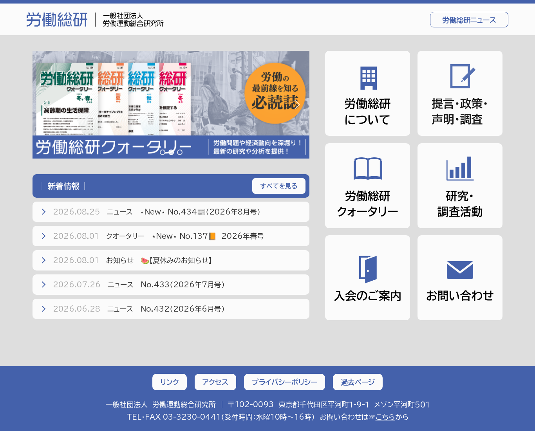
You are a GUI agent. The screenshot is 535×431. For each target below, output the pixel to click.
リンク (169, 382)
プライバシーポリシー (284, 382)
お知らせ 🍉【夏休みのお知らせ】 (132, 260)
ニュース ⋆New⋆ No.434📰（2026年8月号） (156, 211)
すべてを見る (279, 186)
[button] (171, 105)
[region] (171, 105)
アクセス (215, 382)
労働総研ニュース (469, 19)
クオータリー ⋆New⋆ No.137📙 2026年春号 (158, 236)
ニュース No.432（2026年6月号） (139, 308)
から (392, 416)
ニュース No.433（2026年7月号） (139, 284)
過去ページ (358, 382)
